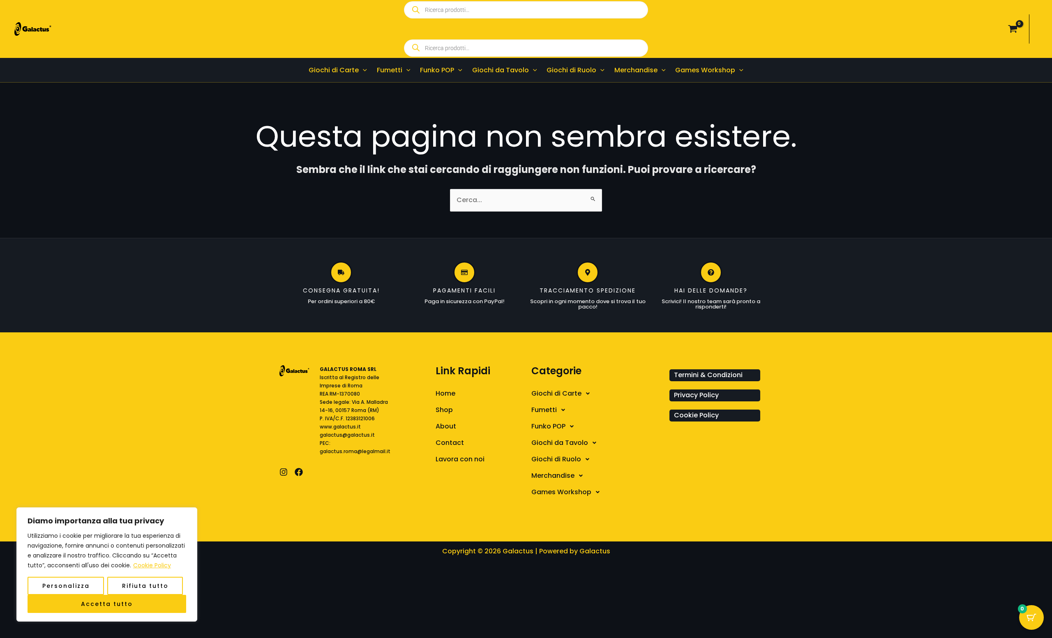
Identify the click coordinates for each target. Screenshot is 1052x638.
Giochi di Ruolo (556, 459)
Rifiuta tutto (145, 586)
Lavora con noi (460, 459)
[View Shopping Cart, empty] (1012, 29)
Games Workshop (561, 492)
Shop (444, 410)
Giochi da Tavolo (559, 442)
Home (445, 393)
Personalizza (66, 586)
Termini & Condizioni (708, 375)
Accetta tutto (107, 604)
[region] (106, 564)
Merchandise (552, 475)
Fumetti (544, 410)
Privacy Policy (696, 395)
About (446, 426)
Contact (450, 442)
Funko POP (548, 426)
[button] (363, 70)
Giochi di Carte (556, 393)
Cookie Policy (152, 565)
